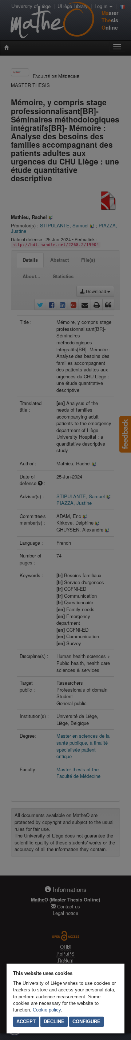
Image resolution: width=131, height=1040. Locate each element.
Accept (26, 1021)
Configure (86, 1021)
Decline (54, 1021)
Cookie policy (47, 1010)
